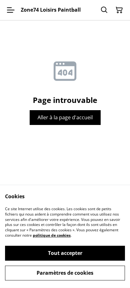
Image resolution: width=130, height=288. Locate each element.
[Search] (104, 10)
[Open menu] (10, 10)
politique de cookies (52, 235)
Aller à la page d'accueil (65, 117)
